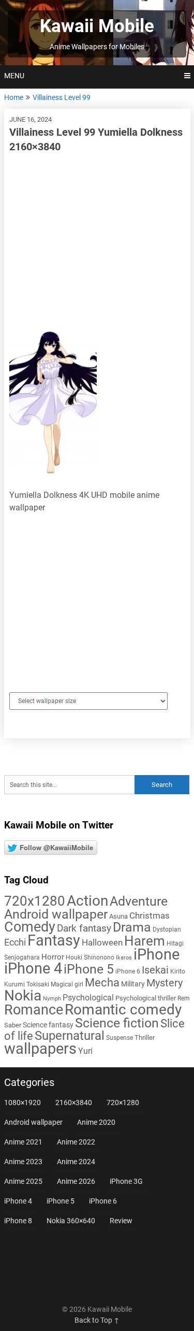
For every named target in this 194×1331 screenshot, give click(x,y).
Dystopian (167, 929)
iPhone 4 (33, 968)
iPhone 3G (126, 1181)
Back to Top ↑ (97, 1320)
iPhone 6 (127, 971)
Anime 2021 (23, 1142)
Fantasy (53, 940)
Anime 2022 (76, 1142)
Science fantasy (48, 1025)
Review (121, 1220)
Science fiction (117, 1023)
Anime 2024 (76, 1161)
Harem (144, 941)
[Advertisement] (97, 236)
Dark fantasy (84, 928)
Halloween (102, 942)
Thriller (145, 1037)
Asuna (118, 916)
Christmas (149, 915)
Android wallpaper (56, 914)
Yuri (85, 1051)
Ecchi (15, 942)
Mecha (102, 982)
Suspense (119, 1037)
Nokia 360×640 (71, 1220)
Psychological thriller (145, 998)
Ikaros (124, 957)
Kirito (177, 971)
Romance (33, 1009)
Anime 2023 (23, 1161)
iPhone (156, 954)
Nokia (22, 995)
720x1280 (34, 901)
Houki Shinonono (90, 957)
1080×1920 (22, 1102)
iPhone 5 (89, 969)
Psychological (88, 998)
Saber (12, 1025)
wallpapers (40, 1048)
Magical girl (67, 984)
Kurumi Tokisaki (26, 984)
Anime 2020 (96, 1122)
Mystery (164, 983)
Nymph (52, 998)
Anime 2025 (23, 1181)
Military (133, 984)
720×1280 (123, 1102)
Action (87, 900)
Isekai (155, 970)
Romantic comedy (123, 1009)
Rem (183, 998)
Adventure (139, 901)
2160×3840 (73, 1102)
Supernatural (70, 1035)
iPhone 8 (18, 1220)
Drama (132, 927)
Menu (14, 75)
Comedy (29, 927)
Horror (52, 957)
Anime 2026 (76, 1181)
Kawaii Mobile (97, 26)
